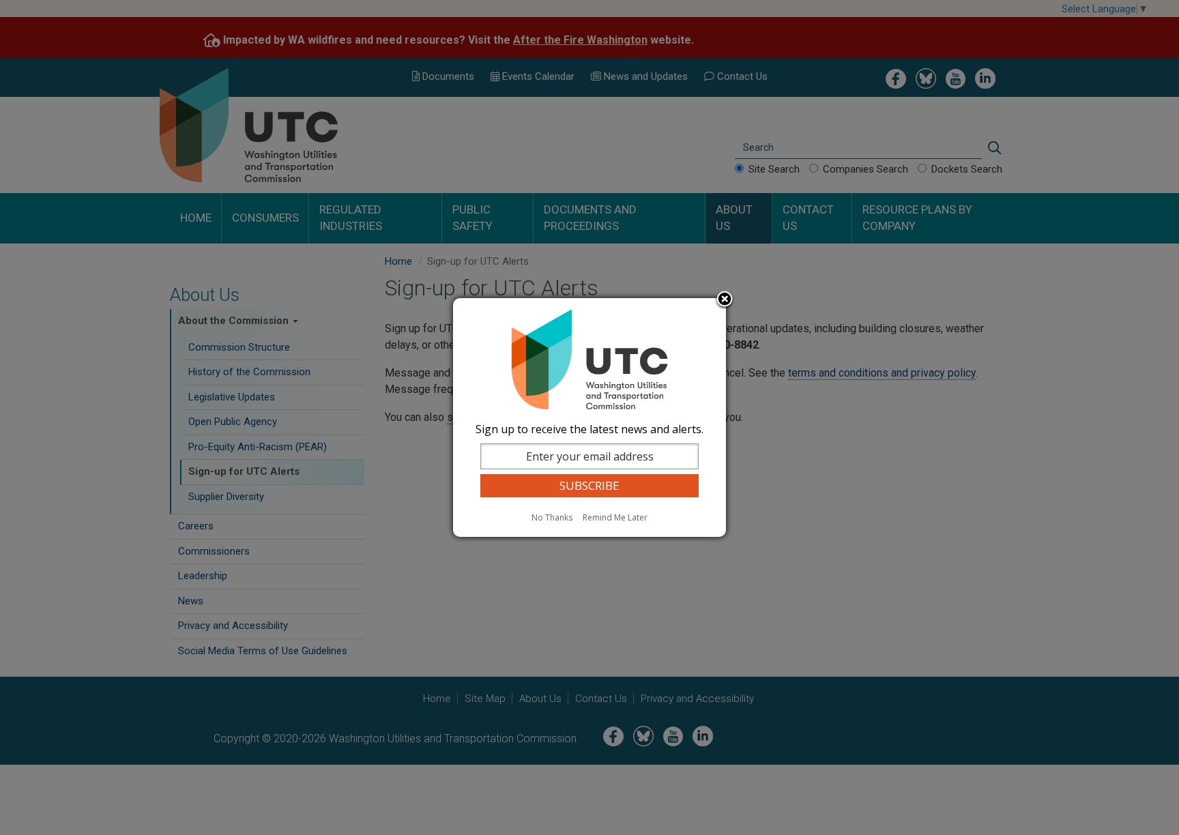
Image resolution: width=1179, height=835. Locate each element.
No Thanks (552, 517)
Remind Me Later (615, 517)
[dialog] (589, 417)
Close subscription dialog (724, 300)
